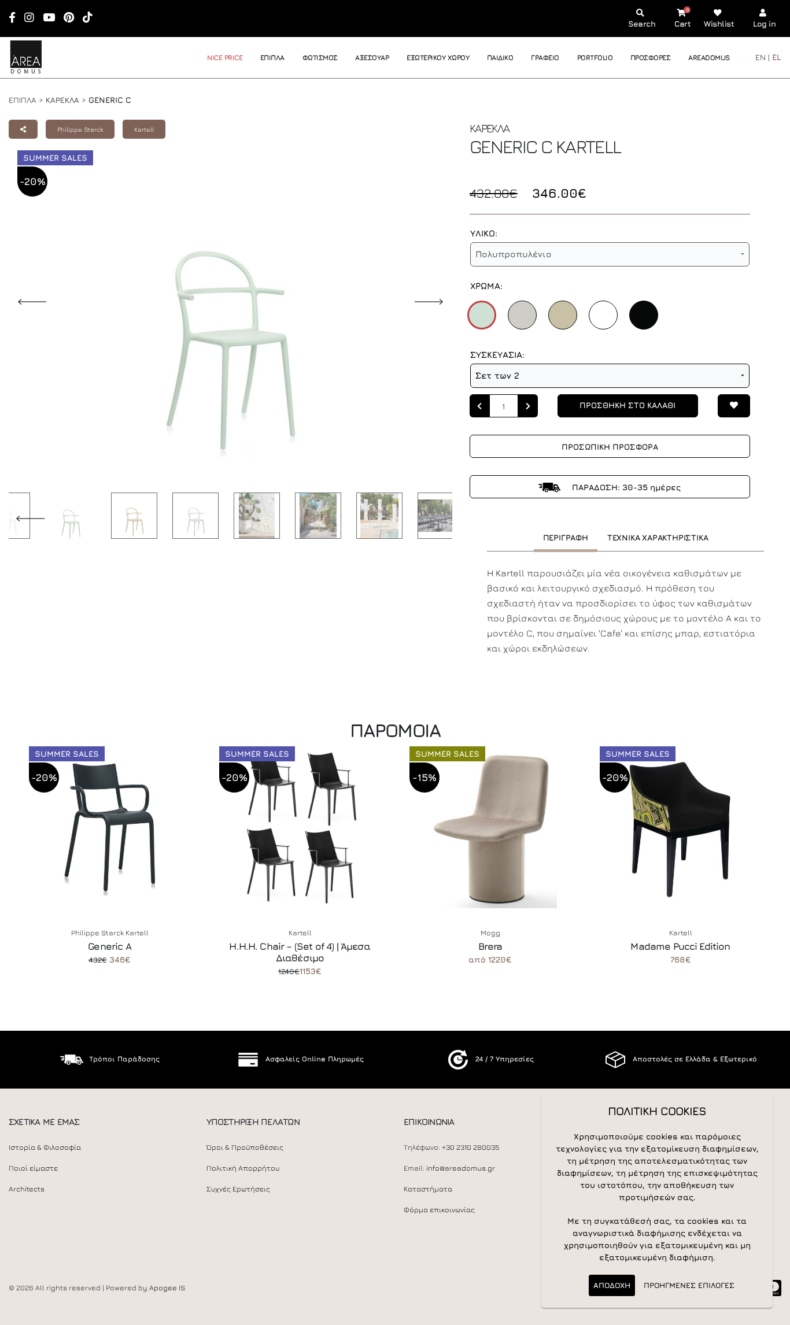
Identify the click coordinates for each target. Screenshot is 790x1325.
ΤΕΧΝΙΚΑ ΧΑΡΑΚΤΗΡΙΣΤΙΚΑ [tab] (657, 537)
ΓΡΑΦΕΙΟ (545, 57)
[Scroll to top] (769, 1312)
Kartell (144, 129)
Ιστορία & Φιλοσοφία (45, 1147)
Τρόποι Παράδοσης (124, 1058)
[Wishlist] (734, 405)
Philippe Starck (80, 129)
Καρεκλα (62, 100)
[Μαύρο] (643, 315)
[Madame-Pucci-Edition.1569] (680, 827)
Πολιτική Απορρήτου (242, 1168)
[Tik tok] (91, 18)
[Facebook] (16, 18)
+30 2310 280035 (471, 1147)
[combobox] (610, 254)
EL (776, 57)
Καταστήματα (428, 1189)
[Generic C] (68, 518)
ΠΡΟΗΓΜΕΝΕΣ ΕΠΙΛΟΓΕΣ (689, 1285)
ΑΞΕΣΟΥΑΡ (372, 57)
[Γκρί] (522, 315)
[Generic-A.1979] (109, 827)
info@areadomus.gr (460, 1168)
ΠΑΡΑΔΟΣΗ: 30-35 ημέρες (625, 487)
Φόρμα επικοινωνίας (439, 1209)
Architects (27, 1189)
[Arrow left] (479, 405)
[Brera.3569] (490, 827)
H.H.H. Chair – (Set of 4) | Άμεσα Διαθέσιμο (299, 952)
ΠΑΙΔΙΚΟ (500, 57)
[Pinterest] (73, 18)
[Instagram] (33, 18)
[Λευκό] (603, 315)
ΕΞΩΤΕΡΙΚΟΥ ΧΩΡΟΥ (438, 57)
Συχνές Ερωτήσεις (238, 1189)
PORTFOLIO (595, 57)
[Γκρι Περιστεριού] (562, 315)
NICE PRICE (224, 57)
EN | (762, 57)
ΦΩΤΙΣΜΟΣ (320, 57)
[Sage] (481, 315)
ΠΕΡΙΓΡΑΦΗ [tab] (565, 537)
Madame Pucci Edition (680, 946)
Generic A (109, 946)
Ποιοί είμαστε (33, 1168)
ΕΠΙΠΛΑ (272, 57)
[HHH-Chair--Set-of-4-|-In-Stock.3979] (300, 827)
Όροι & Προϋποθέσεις (244, 1147)
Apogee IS (167, 1287)
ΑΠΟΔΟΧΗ (611, 1285)
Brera (490, 946)
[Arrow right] (528, 405)
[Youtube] (52, 18)
